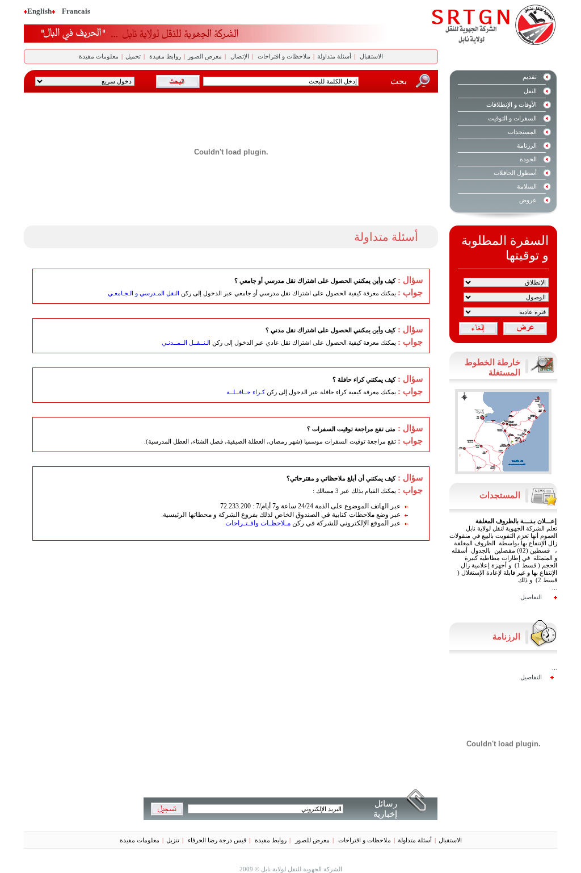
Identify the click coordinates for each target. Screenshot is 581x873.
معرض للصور (311, 840)
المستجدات (522, 131)
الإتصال (239, 56)
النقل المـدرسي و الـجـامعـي (143, 293)
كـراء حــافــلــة (245, 392)
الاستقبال (370, 56)
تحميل (133, 56)
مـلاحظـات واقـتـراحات (257, 523)
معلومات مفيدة (99, 56)
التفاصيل (531, 591)
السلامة (527, 186)
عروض (528, 200)
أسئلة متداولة (334, 56)
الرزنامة (527, 145)
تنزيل (172, 840)
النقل (530, 90)
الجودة (528, 159)
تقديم (530, 76)
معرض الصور (205, 56)
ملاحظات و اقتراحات (283, 56)
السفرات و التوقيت (512, 118)
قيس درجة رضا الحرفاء (216, 840)
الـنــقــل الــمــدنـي (186, 342)
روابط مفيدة (164, 56)
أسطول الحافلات (515, 172)
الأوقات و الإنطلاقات (511, 104)
